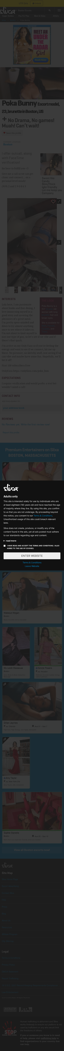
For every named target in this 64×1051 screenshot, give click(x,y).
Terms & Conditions (42, 515)
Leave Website (32, 566)
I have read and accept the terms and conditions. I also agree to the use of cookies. (33, 547)
